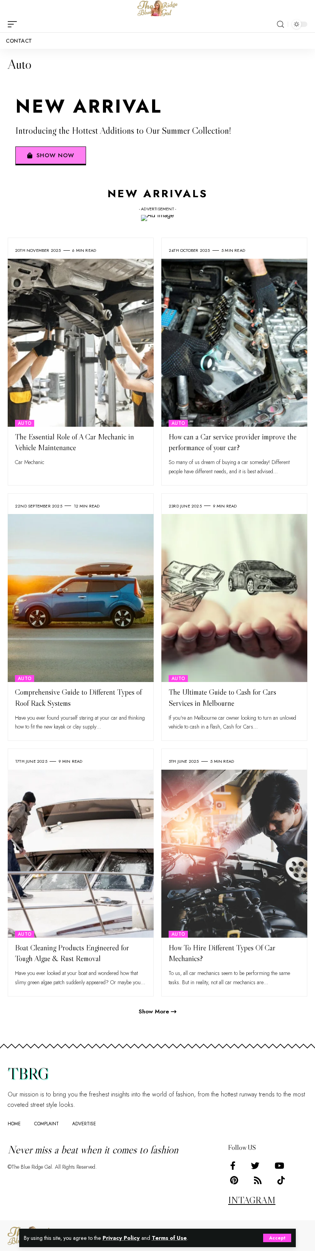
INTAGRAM (251, 1200)
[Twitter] (255, 1166)
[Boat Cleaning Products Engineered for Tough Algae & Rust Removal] (81, 854)
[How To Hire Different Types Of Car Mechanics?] (234, 854)
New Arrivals (158, 193)
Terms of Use (169, 1238)
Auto (25, 423)
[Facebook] (232, 1166)
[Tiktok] (281, 1180)
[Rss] (258, 1180)
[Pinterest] (234, 1180)
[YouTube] (279, 1166)
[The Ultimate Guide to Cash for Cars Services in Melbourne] (234, 598)
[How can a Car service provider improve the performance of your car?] (234, 343)
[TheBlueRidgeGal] (157, 8)
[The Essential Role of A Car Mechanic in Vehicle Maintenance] (81, 343)
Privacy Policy (121, 1238)
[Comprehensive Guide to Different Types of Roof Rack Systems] (81, 598)
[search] (280, 24)
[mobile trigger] (14, 24)
